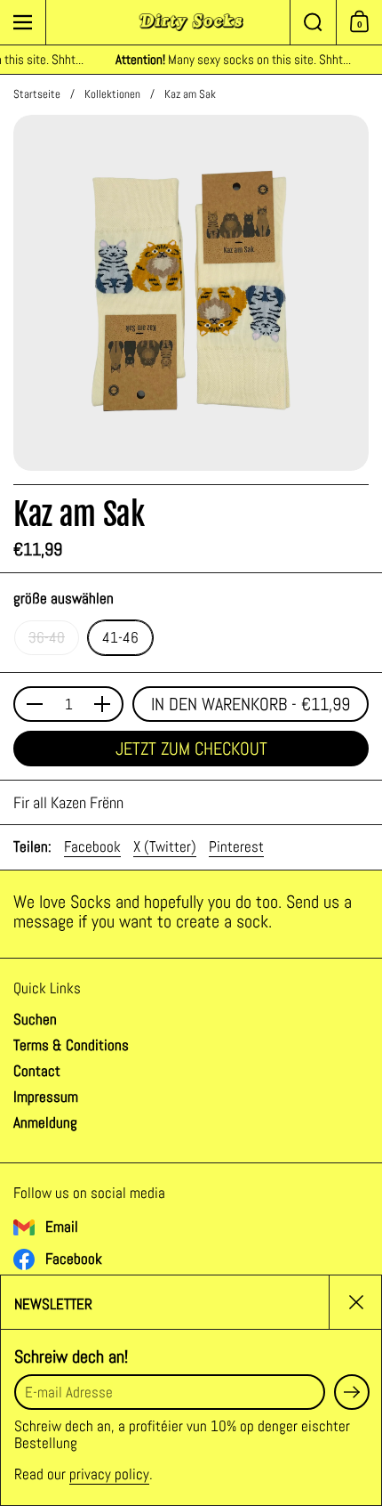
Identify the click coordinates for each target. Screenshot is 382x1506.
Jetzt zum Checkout (191, 748)
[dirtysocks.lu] (191, 22)
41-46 (120, 637)
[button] (313, 22)
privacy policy (109, 1474)
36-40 (46, 637)
